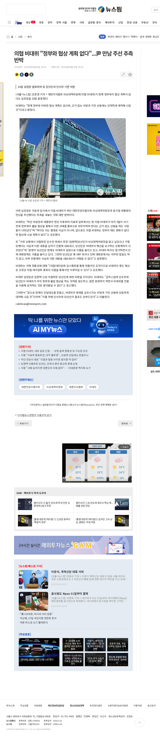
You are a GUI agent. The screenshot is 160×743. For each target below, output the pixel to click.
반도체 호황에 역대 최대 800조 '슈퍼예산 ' (118, 659)
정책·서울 (61, 22)
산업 (120, 22)
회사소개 (10, 705)
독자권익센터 (96, 705)
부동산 (144, 22)
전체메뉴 (9, 22)
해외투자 (109, 22)
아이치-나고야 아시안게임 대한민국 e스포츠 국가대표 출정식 (73, 659)
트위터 (27, 75)
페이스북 (22, 75)
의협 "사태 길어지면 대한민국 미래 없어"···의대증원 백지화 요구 (56, 368)
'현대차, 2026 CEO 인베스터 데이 (37, 659)
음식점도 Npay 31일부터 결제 (69, 593)
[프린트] (130, 74)
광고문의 (152, 705)
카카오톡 (17, 75)
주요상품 (24, 705)
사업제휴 (38, 705)
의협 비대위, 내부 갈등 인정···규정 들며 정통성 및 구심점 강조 (54, 351)
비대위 (92, 387)
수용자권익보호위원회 (118, 705)
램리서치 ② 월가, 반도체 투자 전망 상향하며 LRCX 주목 (52, 504)
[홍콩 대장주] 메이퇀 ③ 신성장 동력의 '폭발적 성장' (52, 521)
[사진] (33, 579)
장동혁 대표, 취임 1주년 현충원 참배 (117, 645)
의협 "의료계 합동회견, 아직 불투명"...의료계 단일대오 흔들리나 (54, 355)
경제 (73, 22)
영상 (28, 22)
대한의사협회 (76, 387)
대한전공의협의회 (30, 387)
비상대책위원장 (54, 387)
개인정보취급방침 (56, 705)
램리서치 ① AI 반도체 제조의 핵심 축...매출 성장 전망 (94, 504)
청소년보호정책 (77, 705)
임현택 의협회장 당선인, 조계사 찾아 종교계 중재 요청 (49, 363)
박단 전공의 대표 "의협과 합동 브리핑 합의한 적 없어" (49, 359)
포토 (41, 22)
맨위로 (124, 423)
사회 (81, 22)
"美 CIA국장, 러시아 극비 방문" (36, 614)
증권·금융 (132, 22)
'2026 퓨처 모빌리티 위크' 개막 (95, 660)
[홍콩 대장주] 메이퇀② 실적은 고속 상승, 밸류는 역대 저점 (94, 521)
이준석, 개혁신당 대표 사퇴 (67, 571)
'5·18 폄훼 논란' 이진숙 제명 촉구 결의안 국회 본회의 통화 (73, 644)
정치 (50, 22)
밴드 (31, 75)
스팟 (153, 210)
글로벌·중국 (94, 22)
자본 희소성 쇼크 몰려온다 (34, 622)
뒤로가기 (24, 423)
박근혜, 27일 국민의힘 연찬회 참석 (38, 618)
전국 (154, 22)
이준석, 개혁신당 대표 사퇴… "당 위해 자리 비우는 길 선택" (95, 644)
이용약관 (138, 705)
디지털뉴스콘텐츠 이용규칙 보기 (35, 415)
